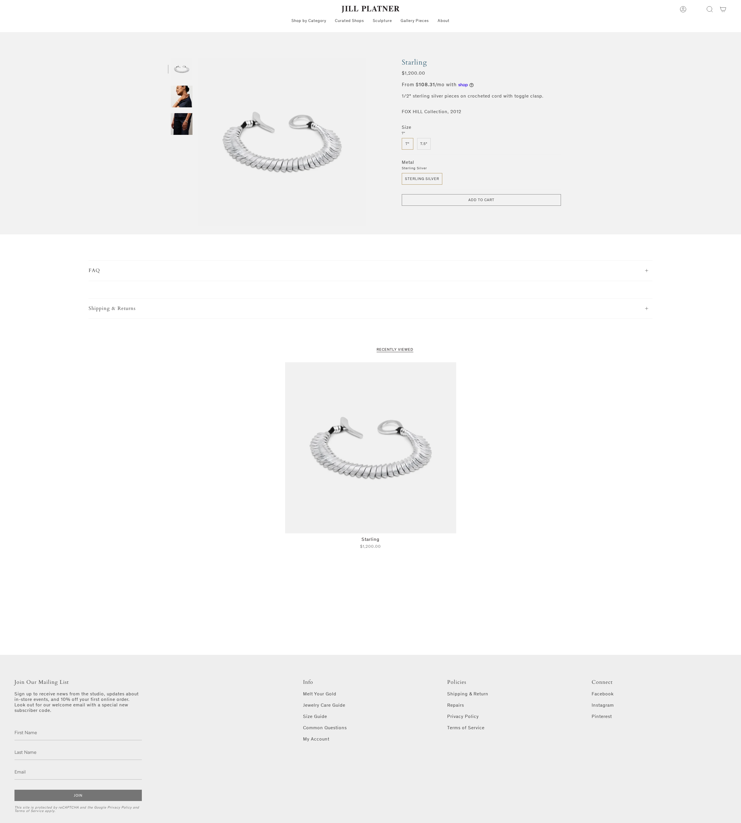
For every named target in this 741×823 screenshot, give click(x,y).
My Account (316, 739)
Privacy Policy (119, 807)
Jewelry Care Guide (324, 705)
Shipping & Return (467, 694)
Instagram (603, 705)
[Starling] (370, 447)
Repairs (455, 705)
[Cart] (723, 9)
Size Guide (315, 716)
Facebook (603, 694)
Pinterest (602, 716)
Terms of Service (29, 811)
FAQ (94, 270)
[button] (709, 9)
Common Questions (325, 727)
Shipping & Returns (112, 308)
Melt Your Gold (319, 694)
